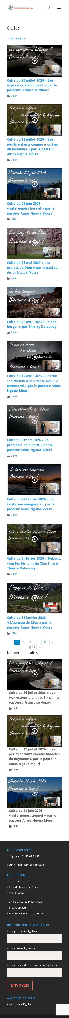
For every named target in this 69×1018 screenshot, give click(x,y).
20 (44, 642)
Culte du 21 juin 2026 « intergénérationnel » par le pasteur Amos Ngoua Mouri (30, 208)
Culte (14, 95)
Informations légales (19, 1004)
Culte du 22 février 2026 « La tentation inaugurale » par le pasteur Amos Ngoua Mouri (31, 504)
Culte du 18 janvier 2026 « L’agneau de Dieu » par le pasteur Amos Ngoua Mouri (29, 622)
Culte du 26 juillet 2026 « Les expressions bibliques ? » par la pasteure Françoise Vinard (32, 85)
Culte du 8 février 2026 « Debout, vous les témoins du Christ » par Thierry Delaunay (34, 563)
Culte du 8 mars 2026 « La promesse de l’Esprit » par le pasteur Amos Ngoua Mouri (30, 445)
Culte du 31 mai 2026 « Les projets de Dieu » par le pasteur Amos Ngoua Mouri (33, 267)
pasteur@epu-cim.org (31, 864)
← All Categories (17, 38)
